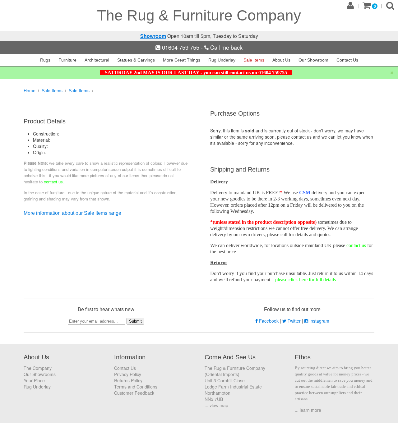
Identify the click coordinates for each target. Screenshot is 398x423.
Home (29, 90)
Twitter (294, 321)
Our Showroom (313, 59)
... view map (216, 405)
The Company (38, 368)
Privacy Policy (127, 374)
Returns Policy (128, 380)
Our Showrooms (40, 374)
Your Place (34, 380)
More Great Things (181, 59)
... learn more (308, 410)
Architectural (97, 59)
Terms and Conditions (135, 387)
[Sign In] (350, 6)
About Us (281, 59)
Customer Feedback (134, 393)
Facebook (269, 321)
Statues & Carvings (136, 59)
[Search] (390, 6)
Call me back (226, 47)
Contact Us (347, 59)
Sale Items (253, 59)
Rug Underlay (221, 59)
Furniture (67, 59)
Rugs (45, 59)
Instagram (318, 321)
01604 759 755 (180, 47)
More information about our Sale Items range (72, 213)
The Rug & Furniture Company (199, 15)
